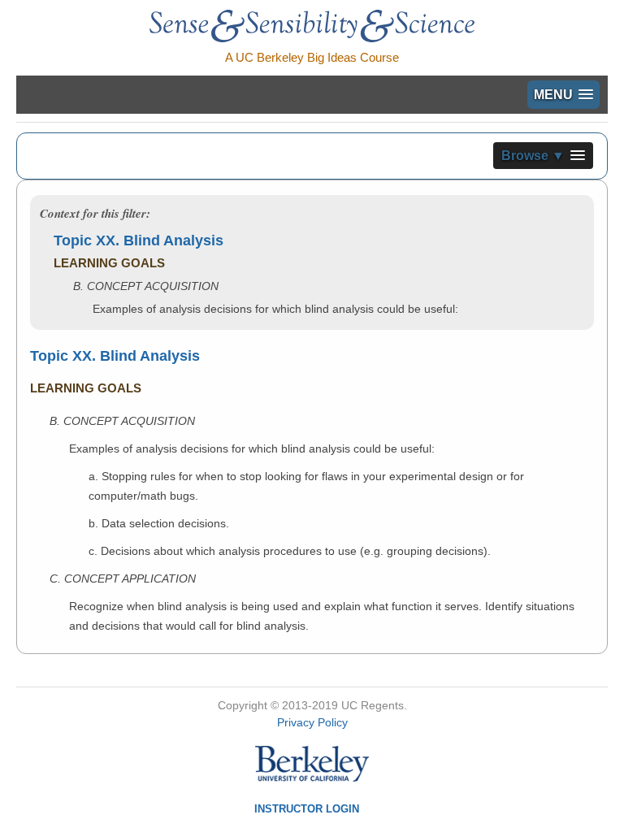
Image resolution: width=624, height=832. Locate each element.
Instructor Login (306, 809)
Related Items (406, 474)
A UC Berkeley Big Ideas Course (312, 57)
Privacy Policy (312, 722)
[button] (563, 94)
